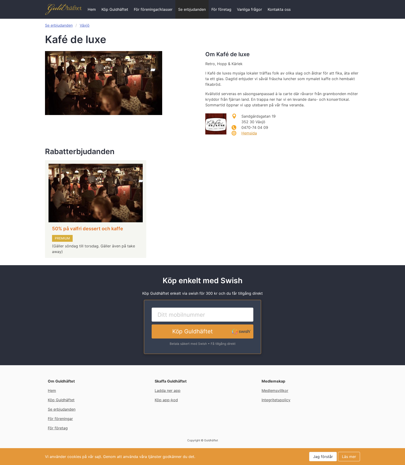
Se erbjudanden (192, 9)
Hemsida (249, 133)
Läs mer (349, 456)
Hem (92, 9)
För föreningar (60, 418)
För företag (221, 9)
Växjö (85, 25)
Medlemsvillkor (275, 390)
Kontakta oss (279, 9)
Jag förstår (323, 456)
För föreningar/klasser (153, 9)
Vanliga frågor (249, 9)
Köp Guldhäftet (114, 9)
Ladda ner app (167, 390)
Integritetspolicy (276, 400)
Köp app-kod (166, 400)
